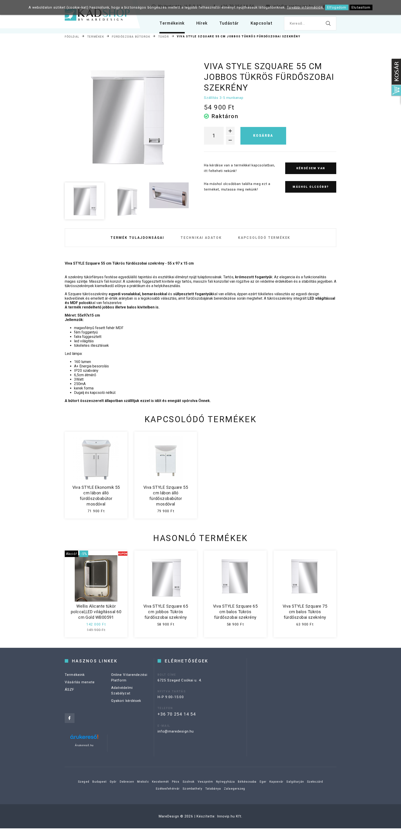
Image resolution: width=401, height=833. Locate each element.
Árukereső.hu (84, 745)
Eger (263, 781)
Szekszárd (315, 781)
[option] (126, 119)
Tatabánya (213, 788)
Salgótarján (295, 781)
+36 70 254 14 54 (177, 714)
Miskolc (143, 781)
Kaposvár (276, 781)
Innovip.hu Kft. (230, 816)
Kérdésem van (310, 168)
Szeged (83, 781)
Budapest (99, 781)
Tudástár (229, 23)
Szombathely (192, 788)
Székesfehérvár (168, 788)
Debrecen (127, 781)
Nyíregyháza (225, 781)
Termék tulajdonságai (137, 238)
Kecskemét (160, 781)
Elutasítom (361, 7)
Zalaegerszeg (234, 788)
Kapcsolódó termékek (264, 238)
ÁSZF (69, 689)
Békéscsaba (247, 781)
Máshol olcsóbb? (311, 186)
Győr (113, 781)
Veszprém (205, 781)
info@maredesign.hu (176, 731)
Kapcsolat (261, 23)
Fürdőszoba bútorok (131, 36)
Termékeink (172, 23)
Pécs (176, 781)
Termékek (95, 36)
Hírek (202, 23)
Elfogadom (336, 7)
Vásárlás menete (80, 682)
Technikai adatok (201, 238)
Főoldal (72, 36)
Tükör (163, 36)
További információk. (305, 7)
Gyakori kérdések (126, 701)
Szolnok (189, 781)
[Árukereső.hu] (84, 738)
